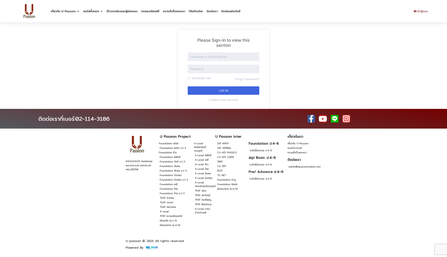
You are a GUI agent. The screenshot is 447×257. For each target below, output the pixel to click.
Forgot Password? (247, 79)
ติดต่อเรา (294, 159)
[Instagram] (346, 118)
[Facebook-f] (311, 118)
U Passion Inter (228, 136)
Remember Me (201, 78)
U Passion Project (175, 136)
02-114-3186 (92, 118)
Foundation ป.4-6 (264, 143)
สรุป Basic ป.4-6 (262, 157)
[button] (65, 11)
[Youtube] (323, 118)
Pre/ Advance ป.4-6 (266, 171)
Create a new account (223, 100)
